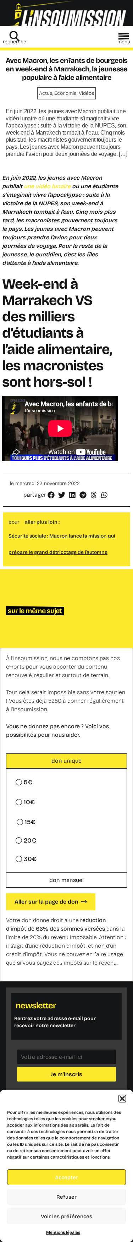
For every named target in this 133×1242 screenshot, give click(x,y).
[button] (122, 1098)
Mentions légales (63, 1232)
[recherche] (14, 36)
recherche (14, 42)
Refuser (66, 1197)
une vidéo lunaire (48, 186)
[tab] (66, 760)
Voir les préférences (66, 1216)
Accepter (66, 1177)
